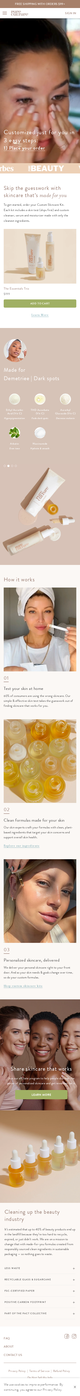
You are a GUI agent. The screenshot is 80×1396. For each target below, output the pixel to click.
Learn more (41, 1095)
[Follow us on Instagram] (74, 1336)
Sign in (70, 13)
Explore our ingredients (22, 846)
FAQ (7, 1338)
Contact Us (13, 1355)
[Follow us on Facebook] (67, 1336)
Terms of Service (39, 1371)
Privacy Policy (17, 1371)
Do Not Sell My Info (40, 1377)
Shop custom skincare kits (23, 986)
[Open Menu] (4, 13)
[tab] (5, 466)
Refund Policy (61, 1371)
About (9, 1346)
